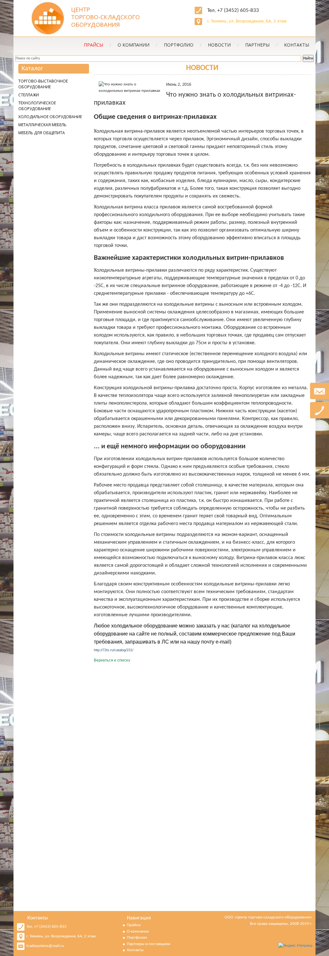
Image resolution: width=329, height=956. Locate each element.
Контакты (296, 45)
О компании (137, 45)
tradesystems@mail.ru (45, 946)
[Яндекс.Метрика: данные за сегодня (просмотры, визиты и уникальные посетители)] (295, 946)
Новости (223, 45)
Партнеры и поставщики (148, 944)
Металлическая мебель (42, 124)
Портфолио (182, 45)
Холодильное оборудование (50, 116)
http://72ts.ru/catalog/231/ (113, 650)
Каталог (32, 69)
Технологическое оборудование (37, 105)
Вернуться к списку (112, 660)
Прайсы (134, 925)
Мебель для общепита (41, 133)
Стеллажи (28, 95)
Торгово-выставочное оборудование (43, 84)
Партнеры (261, 45)
